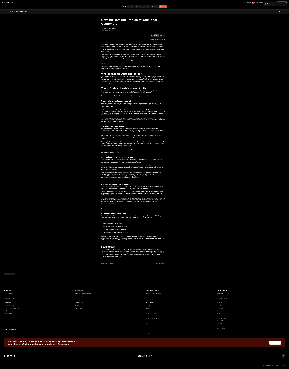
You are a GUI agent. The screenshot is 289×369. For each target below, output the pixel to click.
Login (147, 315)
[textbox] (133, 98)
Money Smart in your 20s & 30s (83, 293)
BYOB (147, 328)
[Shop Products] (73, 335)
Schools (148, 308)
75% (143, 142)
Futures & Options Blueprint (11, 296)
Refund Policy (220, 323)
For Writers (220, 315)
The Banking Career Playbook (11, 308)
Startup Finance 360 (222, 298)
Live (147, 330)
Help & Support (221, 328)
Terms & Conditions (222, 318)
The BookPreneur (8, 311)
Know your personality (151, 318)
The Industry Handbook (223, 293)
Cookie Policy (220, 326)
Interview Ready (8, 313)
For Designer (220, 313)
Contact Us (220, 308)
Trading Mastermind (9, 293)
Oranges (148, 323)
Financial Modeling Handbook (153, 293)
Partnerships (149, 326)
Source (103, 63)
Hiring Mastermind (80, 308)
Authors (148, 311)
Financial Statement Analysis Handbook (156, 296)
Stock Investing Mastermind (82, 296)
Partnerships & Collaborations (153, 313)
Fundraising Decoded (222, 296)
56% (107, 91)
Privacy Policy (220, 320)
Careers (219, 311)
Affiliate (148, 333)
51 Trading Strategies (9, 298)
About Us (219, 306)
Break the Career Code (10, 306)
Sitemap (148, 320)
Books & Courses (150, 306)
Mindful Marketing (79, 306)
